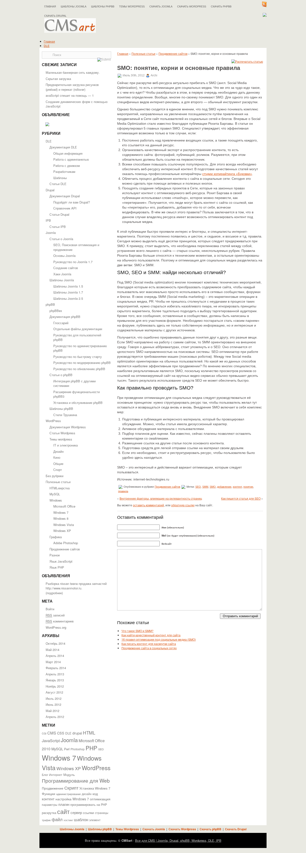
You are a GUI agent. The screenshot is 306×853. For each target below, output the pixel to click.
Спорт (57, 469)
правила (123, 491)
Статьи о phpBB (60, 375)
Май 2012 (52, 710)
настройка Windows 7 (72, 799)
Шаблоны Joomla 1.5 (68, 286)
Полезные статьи (58, 482)
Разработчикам (64, 171)
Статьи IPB (57, 226)
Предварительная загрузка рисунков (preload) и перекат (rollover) (72, 87)
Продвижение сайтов (64, 549)
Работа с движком (66, 165)
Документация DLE (63, 147)
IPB (48, 220)
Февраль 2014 (56, 668)
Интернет (55, 775)
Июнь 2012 (53, 704)
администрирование (68, 794)
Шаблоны (60, 177)
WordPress (53, 420)
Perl (67, 749)
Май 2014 (52, 649)
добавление (224, 486)
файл (57, 819)
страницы (101, 813)
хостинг (68, 820)
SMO (213, 486)
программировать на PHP (88, 804)
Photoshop (78, 749)
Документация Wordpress (67, 427)
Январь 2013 (55, 680)
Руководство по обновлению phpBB (79, 369)
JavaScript (51, 740)
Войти (50, 609)
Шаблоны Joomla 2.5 (68, 298)
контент (48, 798)
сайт (63, 811)
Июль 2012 (53, 698)
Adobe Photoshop (65, 543)
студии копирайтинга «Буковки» (227, 174)
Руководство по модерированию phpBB (82, 362)
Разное (54, 555)
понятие (248, 486)
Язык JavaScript (60, 561)
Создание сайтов (65, 268)
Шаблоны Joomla (73, 6)
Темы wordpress (60, 439)
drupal (77, 732)
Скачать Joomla (160, 6)
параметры (49, 804)
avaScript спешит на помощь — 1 (70, 95)
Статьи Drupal (59, 214)
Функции (48, 793)
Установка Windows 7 (94, 788)
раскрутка (49, 813)
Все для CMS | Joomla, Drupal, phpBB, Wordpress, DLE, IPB (178, 840)
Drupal (50, 190)
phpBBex (55, 310)
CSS (60, 732)
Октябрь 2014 (55, 643)
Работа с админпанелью (71, 159)
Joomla (51, 232)
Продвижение (52, 788)
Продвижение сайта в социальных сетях (149, 648)
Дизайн (58, 451)
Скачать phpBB (221, 6)
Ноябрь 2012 (55, 686)
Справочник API (64, 208)
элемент (95, 820)
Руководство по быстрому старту (77, 356)
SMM (205, 486)
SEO (101, 749)
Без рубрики (54, 476)
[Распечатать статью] (247, 61)
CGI (44, 733)
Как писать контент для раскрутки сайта (148, 644)
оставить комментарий (148, 505)
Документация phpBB (64, 316)
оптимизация (100, 799)
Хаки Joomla (62, 274)
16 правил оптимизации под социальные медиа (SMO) (158, 639)
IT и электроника (65, 445)
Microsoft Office (64, 506)
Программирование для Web (76, 780)
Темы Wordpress (132, 6)
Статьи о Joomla (61, 239)
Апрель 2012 (55, 716)
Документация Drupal (64, 196)
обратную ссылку (183, 505)
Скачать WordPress (191, 6)
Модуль (69, 774)
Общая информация (67, 153)
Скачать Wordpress (182, 829)
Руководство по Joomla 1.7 (73, 262)
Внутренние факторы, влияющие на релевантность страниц (161, 498)
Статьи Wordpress (62, 433)
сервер (76, 812)
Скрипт (71, 788)
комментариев (60, 621)
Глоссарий (60, 323)
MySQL (54, 494)
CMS (51, 733)
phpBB (50, 304)
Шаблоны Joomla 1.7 (68, 292)
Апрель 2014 (55, 655)
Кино (56, 457)
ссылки (88, 812)
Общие (58, 463)
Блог (45, 775)
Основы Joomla (64, 255)
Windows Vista (63, 524)
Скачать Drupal (235, 829)
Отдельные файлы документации (77, 329)
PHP (91, 748)
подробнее (54, 593)
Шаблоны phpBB (102, 6)
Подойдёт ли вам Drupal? (71, 202)
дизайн (87, 794)
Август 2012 (54, 692)
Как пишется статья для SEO (241, 498)
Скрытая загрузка (58, 78)
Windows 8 (60, 518)
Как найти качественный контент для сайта (150, 635)
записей (55, 615)
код (95, 793)
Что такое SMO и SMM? (137, 631)
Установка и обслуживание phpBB (78, 402)
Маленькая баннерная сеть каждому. (73, 72)
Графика (55, 537)
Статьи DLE (57, 183)
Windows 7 (60, 512)
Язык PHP (56, 567)
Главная (50, 6)
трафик (46, 820)
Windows (55, 500)
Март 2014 (53, 662)
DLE (46, 46)
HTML (89, 732)
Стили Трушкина (65, 414)
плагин (63, 804)
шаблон (81, 819)
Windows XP (62, 530)
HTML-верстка (59, 488)
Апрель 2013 (55, 674)
